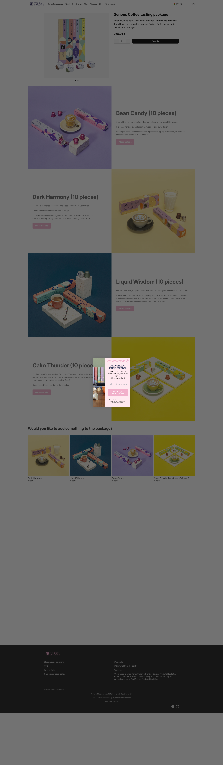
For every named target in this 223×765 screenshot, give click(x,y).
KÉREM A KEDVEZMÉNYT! (117, 393)
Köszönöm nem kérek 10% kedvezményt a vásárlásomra (117, 401)
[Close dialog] (127, 361)
